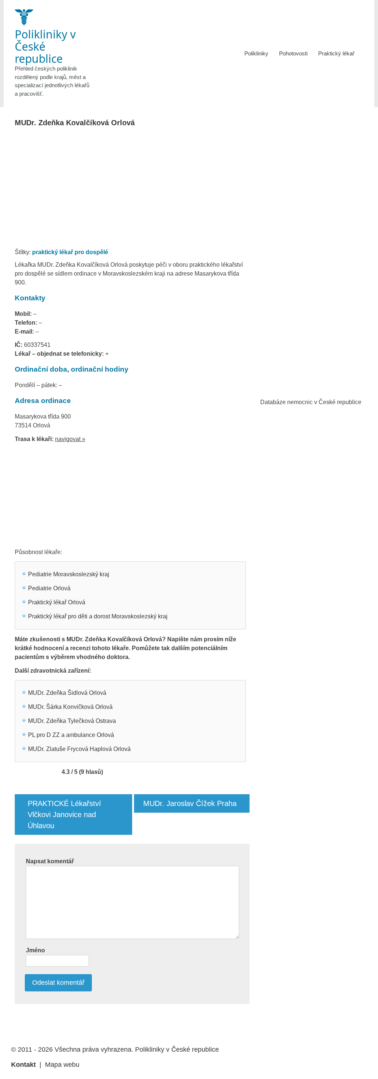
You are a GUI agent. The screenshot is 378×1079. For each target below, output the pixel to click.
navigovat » (70, 439)
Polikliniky (256, 53)
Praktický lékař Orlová (56, 602)
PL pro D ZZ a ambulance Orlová (71, 735)
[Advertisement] (152, 189)
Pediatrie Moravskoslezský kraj (68, 574)
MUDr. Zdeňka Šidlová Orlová (67, 693)
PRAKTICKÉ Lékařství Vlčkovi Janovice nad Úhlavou (64, 814)
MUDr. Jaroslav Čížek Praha (190, 803)
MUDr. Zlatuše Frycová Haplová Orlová (79, 749)
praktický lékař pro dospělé (70, 252)
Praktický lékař (336, 53)
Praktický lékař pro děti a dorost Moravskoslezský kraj (98, 616)
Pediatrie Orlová (49, 588)
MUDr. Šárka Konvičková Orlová (70, 707)
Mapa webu (62, 1064)
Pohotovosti (293, 53)
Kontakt (23, 1064)
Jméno (35, 950)
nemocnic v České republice (324, 402)
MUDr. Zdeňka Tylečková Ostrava (72, 721)
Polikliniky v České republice (177, 1049)
